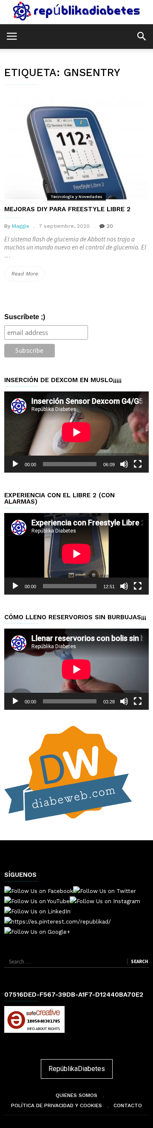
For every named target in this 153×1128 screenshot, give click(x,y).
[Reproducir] (15, 464)
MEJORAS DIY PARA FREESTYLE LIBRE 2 (67, 209)
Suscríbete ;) (24, 316)
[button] (141, 36)
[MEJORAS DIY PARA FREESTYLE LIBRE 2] (76, 146)
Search (139, 961)
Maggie (20, 226)
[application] (76, 432)
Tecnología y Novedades (76, 196)
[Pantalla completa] (137, 464)
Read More (28, 275)
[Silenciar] (124, 464)
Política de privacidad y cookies (56, 1105)
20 (110, 226)
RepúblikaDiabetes (76, 1069)
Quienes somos (76, 1095)
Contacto (127, 1105)
